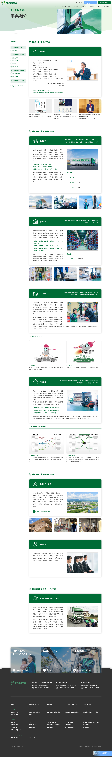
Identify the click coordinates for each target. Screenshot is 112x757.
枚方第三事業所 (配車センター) (92, 722)
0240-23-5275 (63, 687)
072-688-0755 (38, 687)
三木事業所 (14, 727)
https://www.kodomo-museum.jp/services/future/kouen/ (48, 92)
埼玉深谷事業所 (69, 727)
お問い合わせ (87, 704)
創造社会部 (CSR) (16, 730)
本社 (30, 722)
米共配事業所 (14, 725)
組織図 (31, 715)
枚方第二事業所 (69, 722)
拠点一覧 (13, 722)
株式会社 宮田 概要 (34, 712)
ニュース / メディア (71, 704)
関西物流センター (34, 725)
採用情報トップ (15, 737)
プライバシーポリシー (17, 746)
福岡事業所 (50, 727)
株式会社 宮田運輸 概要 (53, 712)
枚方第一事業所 (51, 722)
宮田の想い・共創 (66, 6)
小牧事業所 (68, 725)
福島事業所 (86, 727)
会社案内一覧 (14, 712)
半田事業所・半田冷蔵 (53, 725)
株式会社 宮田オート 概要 (90, 712)
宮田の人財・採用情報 (103, 6)
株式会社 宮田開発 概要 (72, 712)
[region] (18, 67)
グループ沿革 (14, 715)
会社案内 (76, 6)
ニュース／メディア (78, 2)
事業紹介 (84, 6)
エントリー (32, 737)
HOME (56, 6)
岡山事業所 (86, 725)
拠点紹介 (92, 6)
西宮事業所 (32, 727)
